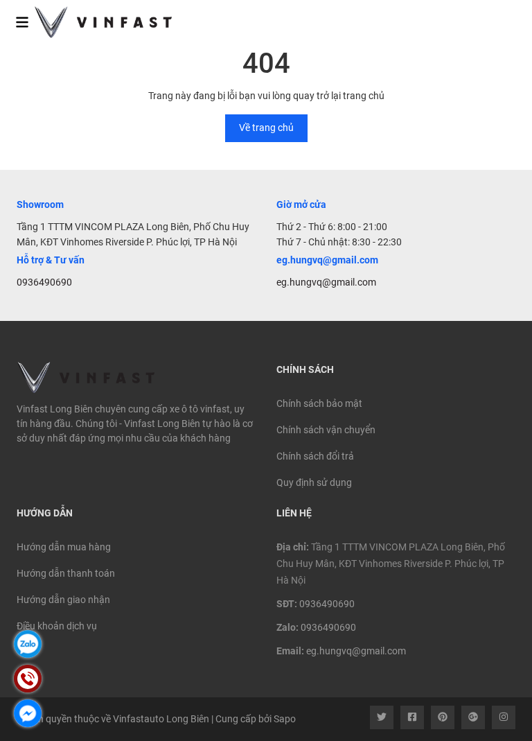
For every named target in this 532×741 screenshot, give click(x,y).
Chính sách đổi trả (315, 456)
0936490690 (44, 282)
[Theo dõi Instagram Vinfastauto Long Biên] (503, 717)
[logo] (94, 22)
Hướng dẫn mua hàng (64, 546)
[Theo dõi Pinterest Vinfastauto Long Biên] (442, 717)
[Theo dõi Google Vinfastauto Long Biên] (473, 717)
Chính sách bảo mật (319, 403)
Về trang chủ (266, 127)
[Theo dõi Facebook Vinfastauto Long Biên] (412, 717)
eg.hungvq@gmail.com (326, 282)
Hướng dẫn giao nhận (63, 599)
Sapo (285, 718)
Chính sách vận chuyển (325, 429)
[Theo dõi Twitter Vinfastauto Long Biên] (381, 717)
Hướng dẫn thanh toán (66, 573)
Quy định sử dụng (314, 482)
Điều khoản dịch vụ (57, 625)
